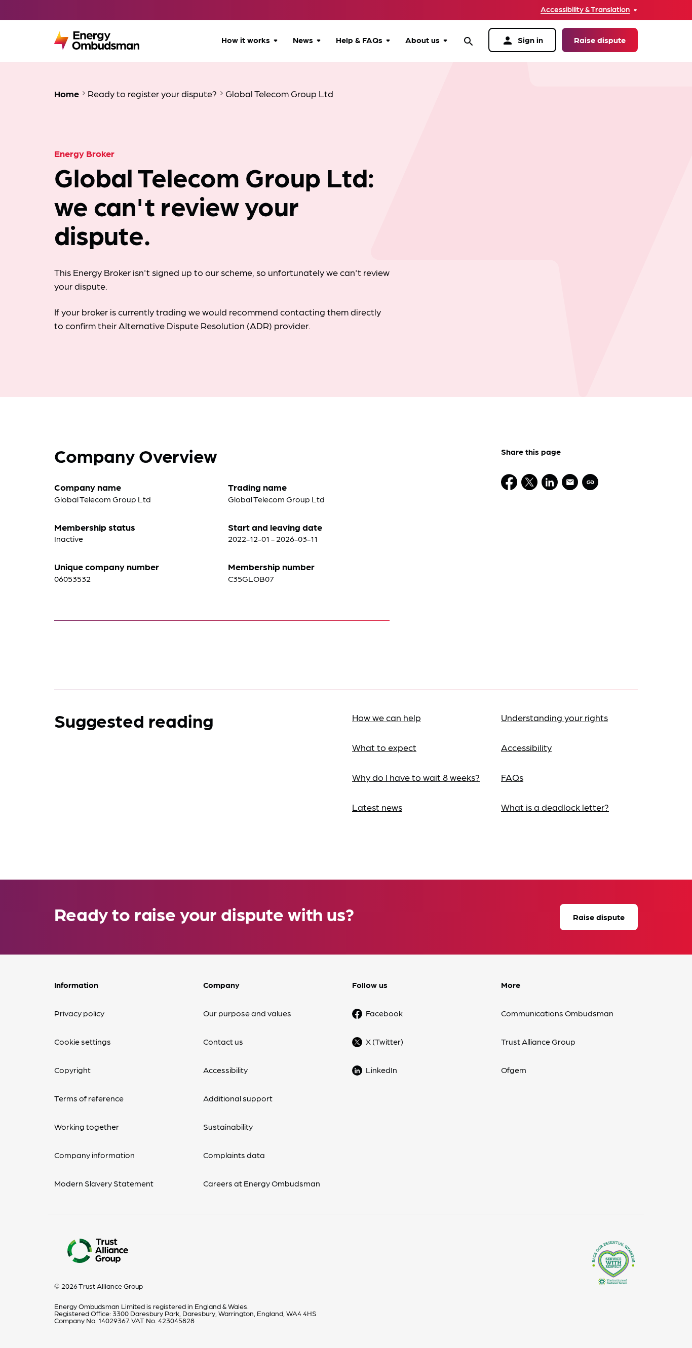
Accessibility (526, 747)
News (303, 39)
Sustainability (228, 1126)
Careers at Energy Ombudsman (261, 1183)
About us (422, 39)
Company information (94, 1154)
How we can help (386, 717)
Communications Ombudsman (557, 1013)
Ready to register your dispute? (152, 93)
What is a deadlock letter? (555, 807)
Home (66, 93)
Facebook (384, 1013)
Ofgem (513, 1069)
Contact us (223, 1041)
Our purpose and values (247, 1013)
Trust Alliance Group (538, 1041)
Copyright (72, 1069)
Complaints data (234, 1154)
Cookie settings (82, 1041)
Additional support (238, 1098)
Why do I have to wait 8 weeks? (416, 777)
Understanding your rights (554, 717)
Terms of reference (89, 1098)
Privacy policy (79, 1013)
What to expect (384, 747)
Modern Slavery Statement (103, 1183)
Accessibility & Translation (585, 9)
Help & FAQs (359, 39)
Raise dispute (600, 39)
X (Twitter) (384, 1041)
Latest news (377, 807)
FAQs (512, 777)
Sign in (522, 40)
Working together (86, 1126)
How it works (245, 39)
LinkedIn (381, 1069)
